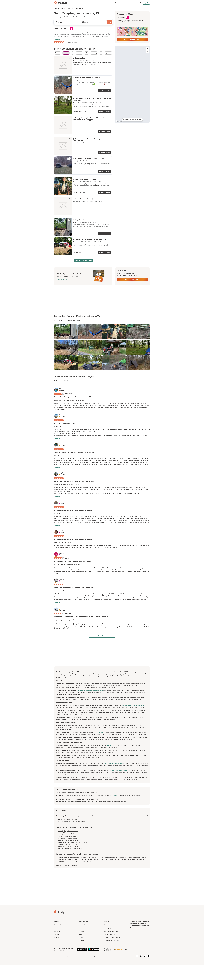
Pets (101, 53)
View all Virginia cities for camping (67, 865)
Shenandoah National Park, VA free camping (141, 857)
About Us (81, 931)
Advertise (82, 928)
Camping (56, 8)
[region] (132, 84)
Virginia (63, 8)
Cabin (86, 53)
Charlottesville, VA (131, 275)
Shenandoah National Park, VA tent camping (72, 842)
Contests (56, 934)
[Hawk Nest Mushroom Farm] (83, 186)
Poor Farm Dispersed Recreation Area (90, 690)
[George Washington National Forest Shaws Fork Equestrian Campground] (83, 125)
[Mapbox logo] (118, 121)
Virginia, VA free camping (89, 857)
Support (81, 940)
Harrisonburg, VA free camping (68, 861)
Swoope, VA (70, 8)
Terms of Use (100, 956)
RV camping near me (110, 928)
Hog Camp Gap (99, 732)
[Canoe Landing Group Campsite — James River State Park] (83, 105)
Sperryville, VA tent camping (67, 836)
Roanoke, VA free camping (89, 859)
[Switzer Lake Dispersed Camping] (83, 85)
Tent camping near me (110, 925)
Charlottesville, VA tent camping (68, 835)
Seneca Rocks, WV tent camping (68, 840)
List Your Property (136, 3)
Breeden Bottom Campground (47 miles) (71, 821)
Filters (58, 53)
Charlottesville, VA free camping (114, 859)
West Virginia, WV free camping (69, 857)
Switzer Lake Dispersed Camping (133, 705)
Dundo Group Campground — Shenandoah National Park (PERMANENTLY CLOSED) (82, 616)
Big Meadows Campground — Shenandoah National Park (73, 397)
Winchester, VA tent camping (67, 838)
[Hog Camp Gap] (83, 227)
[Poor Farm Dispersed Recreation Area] (83, 165)
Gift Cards (57, 931)
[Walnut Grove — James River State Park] (83, 246)
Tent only (66, 53)
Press (80, 934)
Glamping (94, 53)
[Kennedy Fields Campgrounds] (83, 206)
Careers (81, 937)
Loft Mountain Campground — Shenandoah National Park (74, 481)
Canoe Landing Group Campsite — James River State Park (74, 452)
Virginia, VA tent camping (66, 833)
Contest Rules (82, 956)
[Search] (109, 22)
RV (72, 53)
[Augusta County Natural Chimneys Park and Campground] (83, 146)
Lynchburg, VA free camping (136, 859)
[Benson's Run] (83, 65)
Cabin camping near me (111, 931)
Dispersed (79, 53)
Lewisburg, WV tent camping (67, 844)
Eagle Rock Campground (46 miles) (69, 819)
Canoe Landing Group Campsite (114, 763)
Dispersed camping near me (112, 937)
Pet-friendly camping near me (112, 940)
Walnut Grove (111, 745)
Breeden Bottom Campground (64, 423)
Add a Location (58, 928)
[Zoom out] (147, 51)
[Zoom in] (147, 48)
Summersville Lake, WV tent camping (70, 848)
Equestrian (108, 53)
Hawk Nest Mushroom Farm (117, 770)
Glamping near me (109, 934)
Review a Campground (60, 925)
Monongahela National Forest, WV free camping (74, 859)
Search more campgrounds (133, 119)
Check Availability (104, 91)
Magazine (57, 937)
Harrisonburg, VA (130, 273)
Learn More (120, 24)
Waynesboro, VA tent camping (68, 846)
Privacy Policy (91, 956)
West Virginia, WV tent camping (68, 831)
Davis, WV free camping (89, 861)
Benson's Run (114, 795)
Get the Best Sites (121, 3)
